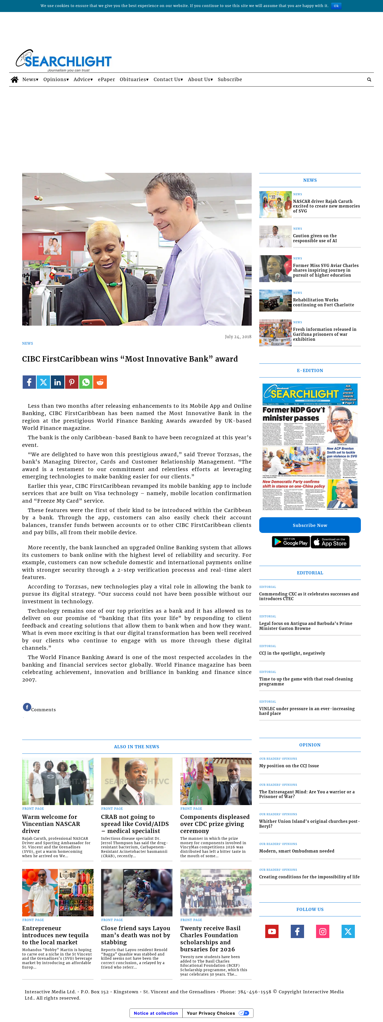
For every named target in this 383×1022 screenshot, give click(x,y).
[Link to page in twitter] (43, 382)
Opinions (55, 79)
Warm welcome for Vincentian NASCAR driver (51, 824)
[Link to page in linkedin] (57, 382)
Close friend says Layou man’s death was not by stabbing (135, 935)
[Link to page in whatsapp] (85, 382)
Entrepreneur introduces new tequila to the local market (55, 935)
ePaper (106, 79)
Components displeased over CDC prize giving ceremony (215, 824)
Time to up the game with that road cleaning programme (306, 681)
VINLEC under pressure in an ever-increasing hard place (307, 711)
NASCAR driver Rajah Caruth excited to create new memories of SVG (326, 206)
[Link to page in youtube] (272, 931)
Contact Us (167, 79)
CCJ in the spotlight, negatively (292, 653)
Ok (336, 6)
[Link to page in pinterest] (71, 382)
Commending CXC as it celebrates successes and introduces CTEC (309, 596)
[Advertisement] (191, 125)
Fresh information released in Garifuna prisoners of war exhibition (325, 334)
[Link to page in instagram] (322, 931)
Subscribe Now (310, 525)
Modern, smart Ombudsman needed (297, 851)
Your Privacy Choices (211, 1013)
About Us (199, 79)
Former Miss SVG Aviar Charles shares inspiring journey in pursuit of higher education (326, 270)
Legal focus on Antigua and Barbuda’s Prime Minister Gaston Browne (306, 626)
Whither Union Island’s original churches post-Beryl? (309, 824)
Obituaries (133, 79)
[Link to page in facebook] (29, 382)
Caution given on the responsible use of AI (315, 238)
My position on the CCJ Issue (289, 766)
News (29, 79)
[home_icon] (14, 79)
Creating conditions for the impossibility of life (309, 877)
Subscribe (230, 79)
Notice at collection (156, 1013)
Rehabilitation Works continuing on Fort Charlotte (323, 302)
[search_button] (369, 79)
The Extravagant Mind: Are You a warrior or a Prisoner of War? (307, 794)
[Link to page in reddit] (100, 382)
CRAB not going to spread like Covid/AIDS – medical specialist (135, 824)
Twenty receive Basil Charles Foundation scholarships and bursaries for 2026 (210, 939)
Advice (82, 79)
